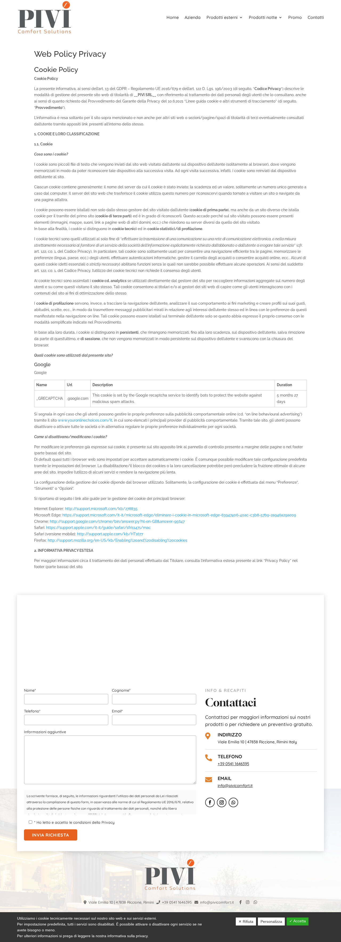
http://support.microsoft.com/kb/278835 (101, 509)
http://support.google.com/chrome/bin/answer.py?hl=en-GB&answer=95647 (117, 521)
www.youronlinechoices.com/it (85, 420)
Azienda (193, 17)
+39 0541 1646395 (233, 763)
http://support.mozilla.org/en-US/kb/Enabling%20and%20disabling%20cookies (117, 540)
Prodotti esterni (222, 17)
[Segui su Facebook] (210, 802)
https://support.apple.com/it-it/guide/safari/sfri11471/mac (98, 527)
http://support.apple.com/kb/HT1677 (110, 534)
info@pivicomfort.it (235, 785)
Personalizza (271, 921)
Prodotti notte (263, 17)
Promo (295, 17)
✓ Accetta (297, 921)
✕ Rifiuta (245, 921)
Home (173, 17)
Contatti (316, 17)
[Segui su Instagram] (221, 802)
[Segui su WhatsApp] (233, 802)
